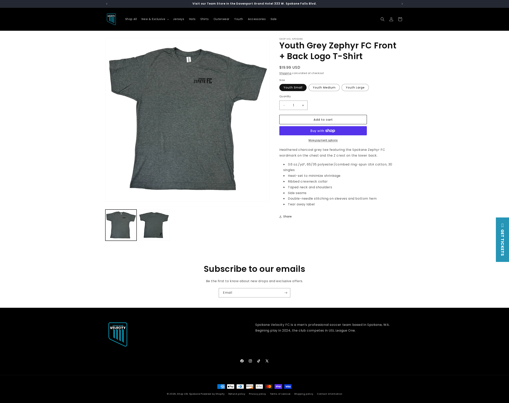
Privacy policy (257, 393)
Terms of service (280, 393)
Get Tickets (502, 242)
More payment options (323, 140)
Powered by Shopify (213, 393)
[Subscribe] (285, 292)
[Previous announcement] (106, 4)
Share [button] (287, 217)
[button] (155, 19)
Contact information (329, 393)
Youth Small (293, 87)
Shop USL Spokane (188, 393)
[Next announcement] (402, 4)
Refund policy (236, 393)
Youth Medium (324, 87)
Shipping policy (303, 393)
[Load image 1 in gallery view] (121, 225)
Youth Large (355, 87)
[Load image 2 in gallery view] (154, 225)
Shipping (285, 73)
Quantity (285, 96)
